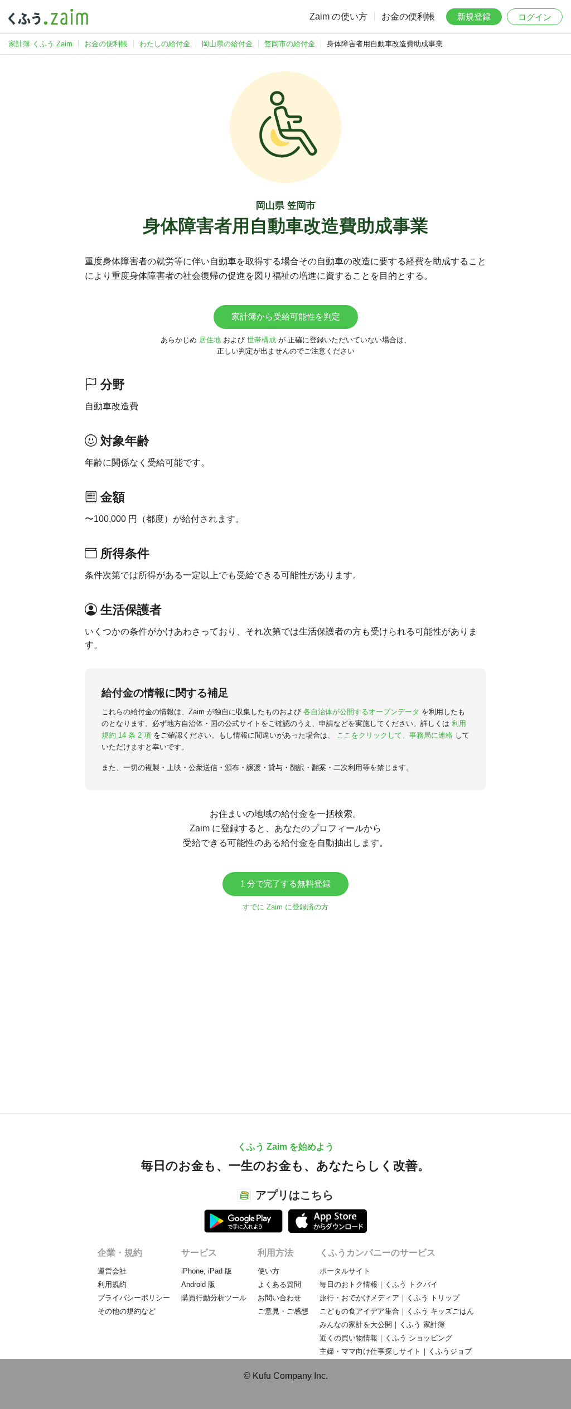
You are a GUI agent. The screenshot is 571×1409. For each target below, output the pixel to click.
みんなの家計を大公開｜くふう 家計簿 (382, 1324)
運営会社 (112, 1271)
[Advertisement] (285, 1007)
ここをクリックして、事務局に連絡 (395, 735)
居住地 (210, 340)
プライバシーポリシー (134, 1298)
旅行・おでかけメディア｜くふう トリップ (389, 1298)
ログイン (534, 17)
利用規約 (112, 1284)
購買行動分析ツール (213, 1298)
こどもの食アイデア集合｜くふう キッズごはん (397, 1311)
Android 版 (198, 1284)
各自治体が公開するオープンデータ (361, 712)
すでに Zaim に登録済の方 (285, 907)
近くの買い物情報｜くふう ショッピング (386, 1338)
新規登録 (474, 16)
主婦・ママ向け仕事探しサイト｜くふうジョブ (396, 1351)
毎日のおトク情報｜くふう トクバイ (379, 1284)
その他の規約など (127, 1311)
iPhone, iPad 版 (206, 1271)
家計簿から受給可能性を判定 (285, 316)
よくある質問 (279, 1284)
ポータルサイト (345, 1271)
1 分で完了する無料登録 (285, 883)
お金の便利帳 (408, 16)
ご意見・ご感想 (283, 1311)
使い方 (268, 1271)
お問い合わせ (279, 1298)
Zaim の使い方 (338, 16)
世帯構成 (261, 340)
